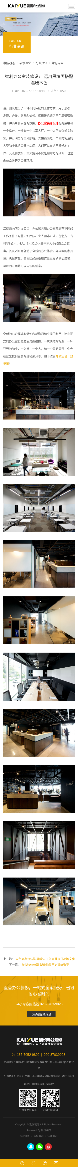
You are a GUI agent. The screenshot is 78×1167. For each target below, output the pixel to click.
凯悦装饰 (26, 6)
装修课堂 (25, 63)
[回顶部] (56, 1163)
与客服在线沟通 (41, 1014)
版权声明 (38, 1136)
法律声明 (52, 1136)
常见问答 (57, 63)
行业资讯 (41, 63)
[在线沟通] (22, 1163)
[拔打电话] (45, 1163)
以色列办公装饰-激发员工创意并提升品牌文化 (45, 959)
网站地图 (25, 1136)
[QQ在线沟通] (33, 1163)
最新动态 (9, 63)
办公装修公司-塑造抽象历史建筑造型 (45, 964)
